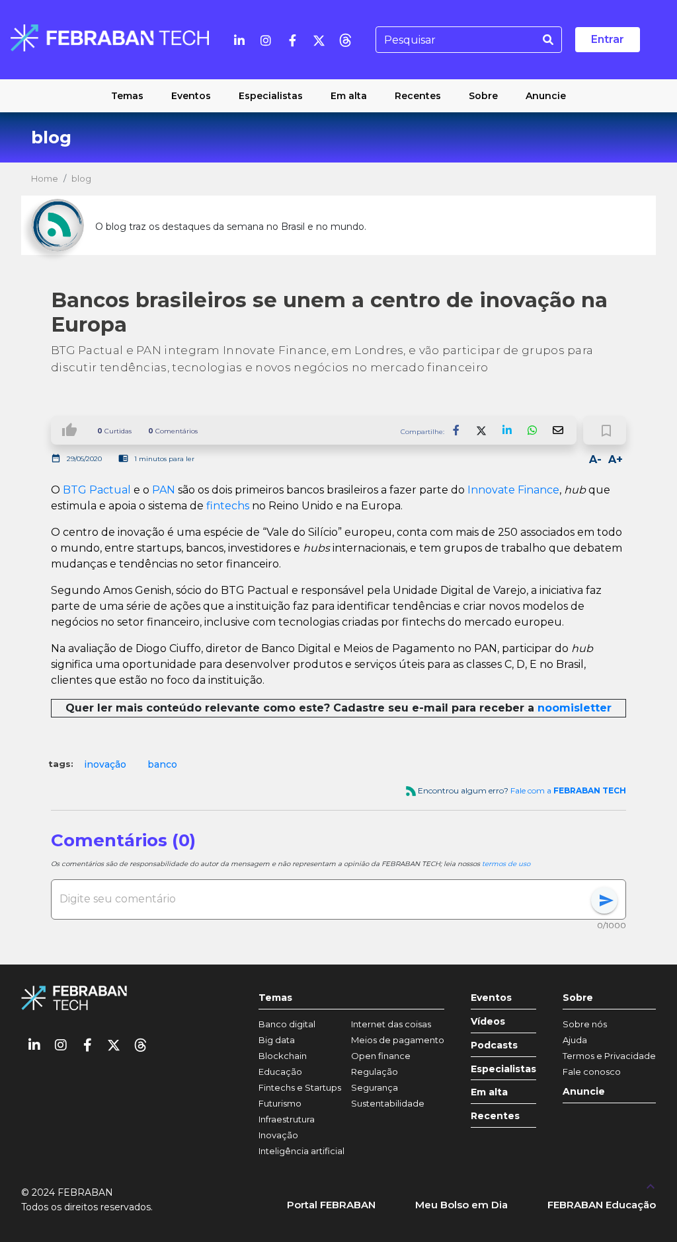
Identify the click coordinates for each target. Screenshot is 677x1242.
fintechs (227, 505)
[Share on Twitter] (482, 430)
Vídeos (488, 1021)
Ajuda (575, 1040)
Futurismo (280, 1103)
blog (81, 178)
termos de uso (506, 863)
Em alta (489, 1092)
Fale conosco (592, 1071)
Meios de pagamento (397, 1040)
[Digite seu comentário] (325, 899)
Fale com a (568, 790)
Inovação (278, 1135)
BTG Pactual (97, 490)
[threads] (345, 39)
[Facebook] (292, 39)
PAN (163, 490)
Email (557, 430)
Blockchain (283, 1055)
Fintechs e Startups (300, 1087)
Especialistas (503, 1069)
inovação (105, 764)
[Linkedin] (239, 39)
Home (44, 178)
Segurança (374, 1087)
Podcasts (494, 1045)
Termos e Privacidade (609, 1055)
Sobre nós (585, 1024)
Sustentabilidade (387, 1103)
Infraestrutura (287, 1119)
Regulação (374, 1071)
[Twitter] (318, 39)
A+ (615, 459)
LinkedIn (507, 430)
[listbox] (338, 764)
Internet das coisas (391, 1024)
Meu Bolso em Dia (461, 1204)
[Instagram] (266, 39)
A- (595, 459)
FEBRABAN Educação (601, 1204)
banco (162, 764)
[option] (105, 764)
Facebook (457, 430)
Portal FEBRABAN (331, 1204)
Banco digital (287, 1024)
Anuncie (584, 1091)
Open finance (381, 1055)
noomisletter (575, 708)
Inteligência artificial (301, 1151)
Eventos (491, 998)
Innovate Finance (513, 490)
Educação (280, 1071)
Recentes (495, 1116)
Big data (277, 1040)
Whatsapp (532, 430)
